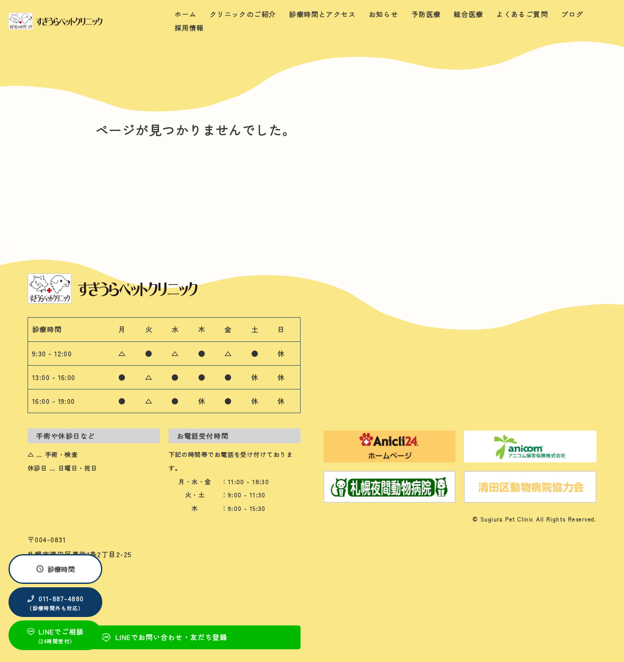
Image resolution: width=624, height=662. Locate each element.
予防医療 (426, 14)
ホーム (185, 14)
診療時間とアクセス (322, 14)
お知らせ (384, 14)
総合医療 (468, 14)
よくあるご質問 (522, 14)
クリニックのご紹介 (243, 14)
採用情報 (189, 27)
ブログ (572, 14)
